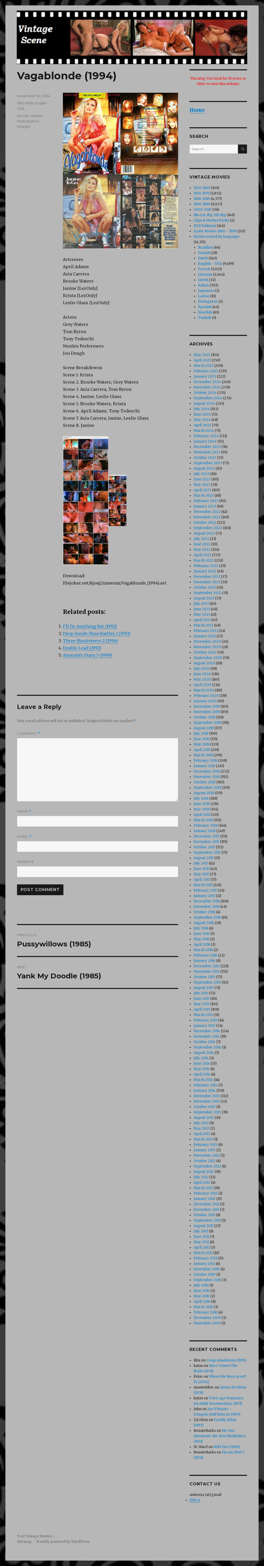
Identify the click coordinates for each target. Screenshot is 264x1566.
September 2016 (207, 917)
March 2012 (203, 1188)
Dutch (203, 258)
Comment (28, 733)
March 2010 (203, 1307)
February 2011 (205, 1258)
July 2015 (201, 993)
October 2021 (205, 587)
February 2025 (206, 371)
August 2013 (204, 1117)
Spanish (205, 307)
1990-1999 (25, 103)
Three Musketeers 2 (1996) (90, 640)
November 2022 (207, 517)
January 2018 (205, 831)
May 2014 (202, 1069)
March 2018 (203, 820)
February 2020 (206, 695)
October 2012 (205, 1161)
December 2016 (207, 901)
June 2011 (201, 1236)
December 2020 (207, 641)
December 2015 (207, 966)
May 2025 (202, 355)
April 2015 (202, 1009)
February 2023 (206, 501)
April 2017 (202, 879)
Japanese (206, 291)
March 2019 (203, 755)
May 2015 (201, 1004)
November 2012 (207, 1155)
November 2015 (206, 971)
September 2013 (207, 1112)
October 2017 (204, 847)
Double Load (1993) (82, 647)
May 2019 (201, 744)
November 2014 (207, 1036)
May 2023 (202, 485)
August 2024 (204, 403)
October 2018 (205, 782)
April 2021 (202, 620)
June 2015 (202, 998)
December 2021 (207, 576)
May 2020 (202, 679)
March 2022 (204, 560)
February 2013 (206, 1144)
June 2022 (202, 544)
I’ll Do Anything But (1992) (90, 626)
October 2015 (204, 977)
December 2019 (207, 706)
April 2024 (202, 425)
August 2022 (204, 533)
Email (24, 836)
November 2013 (207, 1101)
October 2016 (204, 912)
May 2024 (202, 420)
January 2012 (205, 1199)
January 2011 (204, 1264)
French (204, 269)
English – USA (210, 263)
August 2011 (203, 1226)
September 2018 (207, 787)
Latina (203, 296)
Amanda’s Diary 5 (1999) (87, 655)
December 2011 (206, 1204)
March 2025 (203, 365)
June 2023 (202, 479)
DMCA (194, 1500)
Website (25, 862)
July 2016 (201, 928)
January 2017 (204, 896)
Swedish (205, 312)
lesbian (37, 116)
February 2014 (206, 1085)
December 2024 (207, 382)
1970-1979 (202, 193)
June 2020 (202, 674)
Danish (204, 253)
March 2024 (204, 430)
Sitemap (24, 1541)
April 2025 (202, 360)
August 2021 (204, 598)
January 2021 (205, 636)
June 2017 (201, 869)
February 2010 (206, 1312)
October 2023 (205, 457)
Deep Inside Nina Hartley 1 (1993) (96, 633)
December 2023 (207, 447)
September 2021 (207, 593)
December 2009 (207, 1318)
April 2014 (202, 1074)
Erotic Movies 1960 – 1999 (215, 231)
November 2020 (207, 647)
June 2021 (202, 609)
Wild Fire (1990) (226, 1447)
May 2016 (201, 939)
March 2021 (203, 625)
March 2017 (203, 885)
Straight (23, 126)
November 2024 (207, 387)
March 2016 (203, 950)
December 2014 (207, 1031)
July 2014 (201, 1058)
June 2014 (202, 1063)
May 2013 (202, 1128)
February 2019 (205, 760)
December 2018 (207, 771)
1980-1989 (202, 199)
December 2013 (207, 1096)
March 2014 (203, 1080)
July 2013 (201, 1123)
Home (197, 110)
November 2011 (206, 1209)
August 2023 (204, 468)
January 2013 (205, 1150)
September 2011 (207, 1220)
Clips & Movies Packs (211, 220)
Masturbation (28, 121)
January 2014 (205, 1090)
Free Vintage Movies (34, 1536)
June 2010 (202, 1291)
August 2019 (204, 728)
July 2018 (201, 798)
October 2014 (205, 1042)
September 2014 (207, 1047)
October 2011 (204, 1215)
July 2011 (201, 1231)
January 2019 (204, 766)
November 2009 (207, 1323)
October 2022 (205, 522)
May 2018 (202, 809)
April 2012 (202, 1182)
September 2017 (207, 852)
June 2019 (202, 739)
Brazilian (205, 247)
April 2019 (202, 750)
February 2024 (206, 436)
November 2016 (206, 906)
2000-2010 (203, 209)
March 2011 (203, 1253)
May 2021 (202, 614)
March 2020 (204, 690)
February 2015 (205, 1020)
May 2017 (201, 874)
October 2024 (205, 393)
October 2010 (205, 1274)
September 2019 (207, 723)
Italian (203, 285)
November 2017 (206, 842)
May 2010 (202, 1296)
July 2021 (201, 604)
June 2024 (202, 414)
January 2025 (205, 376)
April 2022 (202, 555)
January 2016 (204, 961)
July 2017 (201, 863)
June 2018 (202, 804)
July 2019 (201, 733)
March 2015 (203, 1015)
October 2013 (205, 1107)
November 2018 (207, 777)
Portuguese (208, 301)
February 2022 (206, 566)
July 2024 (202, 409)
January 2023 (205, 506)
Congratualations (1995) (226, 1360)
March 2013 (203, 1139)
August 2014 (204, 1053)
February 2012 (206, 1193)
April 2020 (202, 685)
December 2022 (207, 512)
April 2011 (202, 1247)
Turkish (204, 318)
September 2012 (207, 1166)
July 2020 (202, 668)
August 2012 (204, 1172)
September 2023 (208, 463)
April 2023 (202, 490)
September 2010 (207, 1280)
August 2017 (203, 858)
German (205, 274)
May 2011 (201, 1242)
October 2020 (205, 652)
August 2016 (204, 923)
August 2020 (204, 663)
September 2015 (207, 982)
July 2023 (201, 474)
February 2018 (206, 825)
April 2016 (202, 944)
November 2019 (206, 712)
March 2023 (204, 495)
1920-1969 (202, 188)
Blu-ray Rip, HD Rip (210, 215)
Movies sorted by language (217, 236)
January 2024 (205, 441)
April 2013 (202, 1134)
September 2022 (208, 528)
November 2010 (207, 1269)
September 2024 (208, 398)
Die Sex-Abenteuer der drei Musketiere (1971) (220, 1436)
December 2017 (206, 836)
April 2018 (202, 814)
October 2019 (204, 717)
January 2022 (205, 571)
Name (24, 811)
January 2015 (204, 1025)
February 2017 (205, 890)
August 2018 (204, 793)
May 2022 (202, 549)
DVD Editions (205, 226)
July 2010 (201, 1285)
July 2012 (201, 1177)
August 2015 (204, 988)
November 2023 (207, 452)
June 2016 (202, 934)
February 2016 (205, 955)
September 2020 (208, 658)
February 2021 (206, 631)
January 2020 (205, 701)
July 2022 (201, 539)
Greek (203, 280)
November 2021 (207, 582)
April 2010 (202, 1301)
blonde (23, 116)
